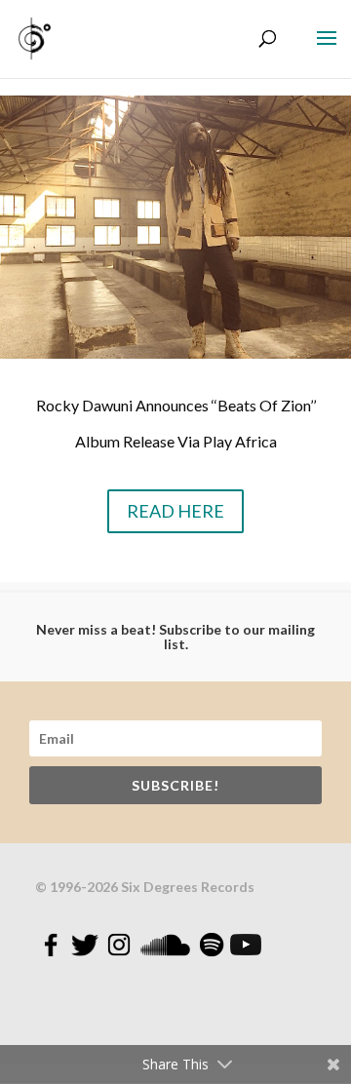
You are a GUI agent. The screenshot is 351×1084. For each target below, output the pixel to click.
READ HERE (175, 511)
